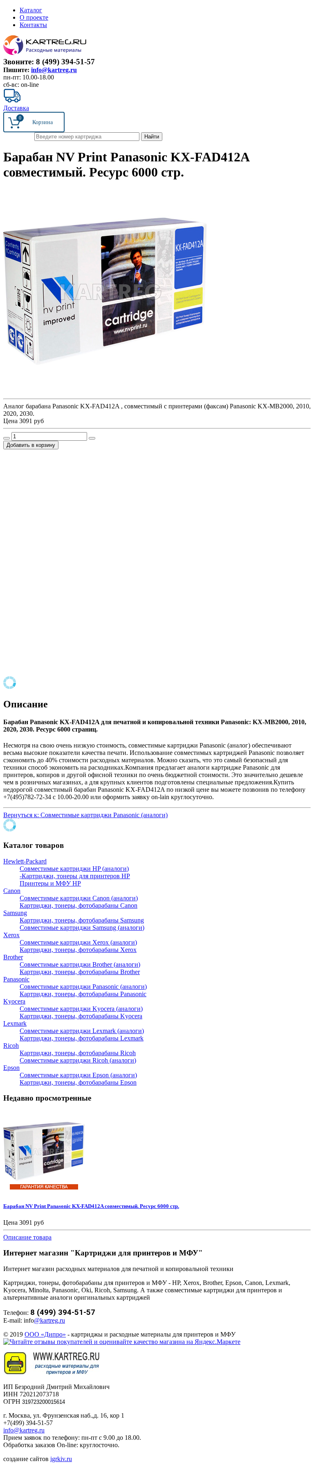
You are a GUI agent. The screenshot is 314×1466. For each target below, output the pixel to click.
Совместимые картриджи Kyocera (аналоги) (81, 1008)
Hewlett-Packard (25, 861)
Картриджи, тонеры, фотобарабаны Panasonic (83, 993)
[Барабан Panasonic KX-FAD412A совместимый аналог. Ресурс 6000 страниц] (105, 391)
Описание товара (27, 1237)
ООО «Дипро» (45, 1334)
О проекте (34, 17)
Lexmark (15, 1023)
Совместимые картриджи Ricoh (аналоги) (78, 1060)
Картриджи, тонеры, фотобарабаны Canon (78, 905)
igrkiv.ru (61, 1458)
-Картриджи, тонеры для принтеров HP (75, 875)
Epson (11, 1067)
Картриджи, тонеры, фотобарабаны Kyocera (81, 1016)
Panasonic (16, 979)
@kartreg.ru (49, 1320)
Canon (11, 890)
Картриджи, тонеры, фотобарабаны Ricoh (78, 1052)
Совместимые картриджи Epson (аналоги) (78, 1075)
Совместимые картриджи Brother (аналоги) (80, 964)
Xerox (11, 934)
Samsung (15, 912)
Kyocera (14, 1001)
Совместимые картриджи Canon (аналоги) (79, 898)
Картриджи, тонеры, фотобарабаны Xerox (78, 949)
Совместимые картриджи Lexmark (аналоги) (82, 1030)
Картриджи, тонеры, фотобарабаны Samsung (82, 920)
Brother (13, 957)
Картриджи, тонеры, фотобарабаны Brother (80, 971)
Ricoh (11, 1045)
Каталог (31, 10)
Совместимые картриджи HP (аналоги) (74, 868)
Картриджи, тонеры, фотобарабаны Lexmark (82, 1038)
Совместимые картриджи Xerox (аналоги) (78, 942)
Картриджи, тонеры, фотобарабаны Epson (78, 1082)
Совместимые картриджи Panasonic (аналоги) (83, 986)
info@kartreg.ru (54, 69)
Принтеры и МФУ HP (50, 883)
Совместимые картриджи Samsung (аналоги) (82, 927)
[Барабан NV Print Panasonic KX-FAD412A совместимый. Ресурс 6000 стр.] (44, 1190)
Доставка (16, 107)
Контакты (33, 24)
